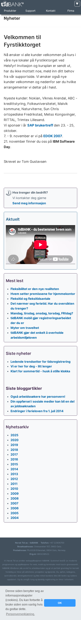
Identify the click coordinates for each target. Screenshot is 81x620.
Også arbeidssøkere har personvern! (38, 396)
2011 (14, 484)
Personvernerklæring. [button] (20, 614)
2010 (14, 489)
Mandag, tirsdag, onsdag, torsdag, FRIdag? (42, 313)
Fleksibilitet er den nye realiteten (35, 289)
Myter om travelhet (25, 328)
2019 (14, 445)
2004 (15, 518)
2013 (14, 474)
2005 (14, 513)
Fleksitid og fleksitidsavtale (30, 299)
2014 (14, 469)
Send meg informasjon (29, 203)
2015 (14, 464)
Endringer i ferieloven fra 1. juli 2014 (37, 411)
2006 (15, 508)
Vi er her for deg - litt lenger (31, 366)
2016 (14, 459)
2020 (14, 440)
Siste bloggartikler (24, 388)
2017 (14, 454)
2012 (14, 479)
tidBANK (12, 3)
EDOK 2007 (52, 136)
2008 (15, 498)
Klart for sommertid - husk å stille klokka (40, 371)
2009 (15, 493)
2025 (14, 435)
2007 (14, 503)
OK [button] (60, 602)
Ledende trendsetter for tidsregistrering (40, 361)
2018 (14, 450)
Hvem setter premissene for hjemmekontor (43, 294)
